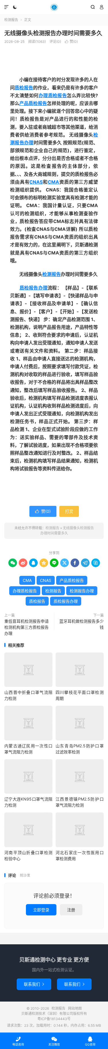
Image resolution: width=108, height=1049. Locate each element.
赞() (71, 41)
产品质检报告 (33, 103)
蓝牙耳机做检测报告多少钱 (81, 624)
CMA (53, 182)
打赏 (69, 511)
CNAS (36, 182)
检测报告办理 (82, 590)
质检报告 (24, 88)
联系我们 (34, 984)
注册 (71, 909)
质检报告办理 (34, 288)
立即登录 (41, 909)
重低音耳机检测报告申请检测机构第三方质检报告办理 (26, 627)
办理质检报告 (53, 95)
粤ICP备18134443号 (54, 1019)
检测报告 (54, 7)
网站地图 (75, 1008)
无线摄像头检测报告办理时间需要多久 (53, 33)
